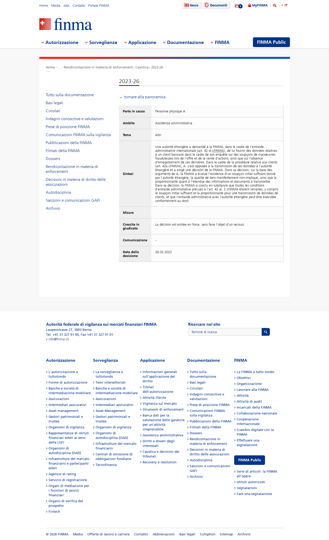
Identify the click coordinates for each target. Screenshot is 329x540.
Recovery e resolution (160, 462)
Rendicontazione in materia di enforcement (98, 67)
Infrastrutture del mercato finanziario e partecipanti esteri (69, 463)
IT (286, 5)
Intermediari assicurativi (67, 405)
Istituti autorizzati (251, 482)
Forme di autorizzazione (68, 382)
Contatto (78, 5)
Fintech (54, 512)
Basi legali (54, 102)
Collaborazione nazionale (257, 413)
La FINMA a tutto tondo (255, 372)
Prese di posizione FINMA (68, 126)
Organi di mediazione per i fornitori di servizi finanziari (69, 490)
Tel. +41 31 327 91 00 (62, 335)
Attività (243, 395)
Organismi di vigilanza (66, 427)
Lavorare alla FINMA (253, 390)
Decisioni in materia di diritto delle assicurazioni (76, 182)
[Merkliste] (237, 6)
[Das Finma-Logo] (65, 24)
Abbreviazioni (164, 534)
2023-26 (157, 67)
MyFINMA (260, 5)
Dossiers (53, 158)
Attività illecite (154, 398)
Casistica (142, 67)
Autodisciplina (58, 192)
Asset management (63, 411)
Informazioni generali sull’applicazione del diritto (160, 376)
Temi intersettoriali (111, 382)
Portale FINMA (98, 5)
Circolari (53, 110)
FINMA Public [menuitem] (271, 42)
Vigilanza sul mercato (160, 403)
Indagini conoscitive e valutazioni (75, 118)
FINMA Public (249, 460)
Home (43, 5)
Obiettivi (244, 378)
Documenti (218, 5)
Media (55, 5)
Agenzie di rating (62, 474)
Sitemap (226, 534)
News (194, 5)
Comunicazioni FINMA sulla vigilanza (78, 134)
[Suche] (274, 6)
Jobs (66, 5)
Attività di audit (249, 401)
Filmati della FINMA (63, 150)
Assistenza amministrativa (163, 435)
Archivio (53, 208)
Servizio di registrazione (68, 480)
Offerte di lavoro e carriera (108, 534)
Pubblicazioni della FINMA (69, 142)
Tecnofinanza (106, 465)
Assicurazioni (59, 399)
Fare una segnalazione (254, 494)
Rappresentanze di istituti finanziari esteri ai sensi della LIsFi (69, 437)
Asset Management (110, 411)
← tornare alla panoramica (142, 96)
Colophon (207, 534)
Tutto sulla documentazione (70, 94)
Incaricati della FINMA (254, 407)
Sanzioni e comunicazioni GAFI (73, 200)
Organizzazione (249, 384)
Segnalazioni (247, 488)
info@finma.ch (59, 339)
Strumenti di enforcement (163, 409)
